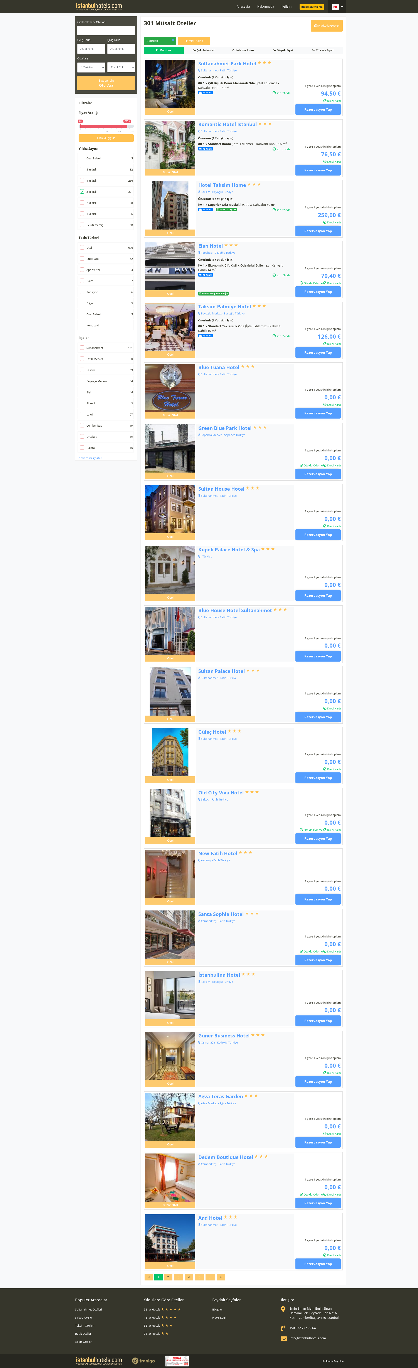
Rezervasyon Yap (318, 109)
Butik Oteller (83, 1334)
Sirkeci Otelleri (84, 1317)
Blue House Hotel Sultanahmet (235, 610)
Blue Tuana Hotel (218, 367)
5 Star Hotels (152, 1309)
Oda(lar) (82, 58)
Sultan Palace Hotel (221, 671)
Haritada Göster (328, 25)
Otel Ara (106, 83)
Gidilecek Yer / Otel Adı (91, 22)
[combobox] (106, 30)
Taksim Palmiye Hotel (224, 306)
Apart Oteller (83, 1342)
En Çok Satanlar (203, 50)
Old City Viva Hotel (221, 792)
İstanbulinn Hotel (219, 974)
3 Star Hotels (152, 1325)
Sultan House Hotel (221, 488)
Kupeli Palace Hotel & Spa (229, 549)
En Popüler (163, 50)
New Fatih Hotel (217, 853)
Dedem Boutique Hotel (225, 1157)
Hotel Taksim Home (222, 185)
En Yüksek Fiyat (323, 50)
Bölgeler (217, 1309)
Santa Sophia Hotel (221, 914)
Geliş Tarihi (84, 40)
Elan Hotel (210, 245)
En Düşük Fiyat (283, 50)
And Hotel (210, 1217)
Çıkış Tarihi (114, 40)
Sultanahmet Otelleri (88, 1309)
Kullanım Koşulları (333, 1361)
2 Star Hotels (152, 1334)
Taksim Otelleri (84, 1325)
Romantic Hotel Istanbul (227, 124)
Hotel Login (219, 1317)
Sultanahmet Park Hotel (227, 63)
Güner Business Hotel (224, 1035)
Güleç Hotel (212, 731)
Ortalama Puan (243, 50)
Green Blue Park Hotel (225, 428)
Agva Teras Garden (220, 1096)
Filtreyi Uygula (106, 138)
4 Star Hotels (152, 1317)
